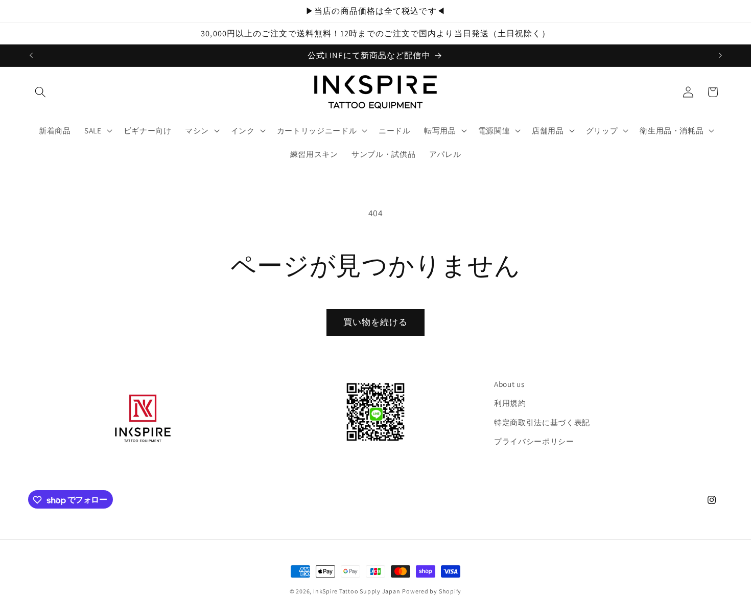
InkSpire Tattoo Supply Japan (357, 591)
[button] (40, 92)
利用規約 (510, 403)
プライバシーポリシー (534, 442)
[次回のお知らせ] (720, 55)
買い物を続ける (375, 322)
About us (509, 384)
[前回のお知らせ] (31, 55)
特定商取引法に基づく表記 (542, 422)
